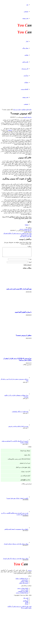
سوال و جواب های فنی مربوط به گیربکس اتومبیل (15, 558)
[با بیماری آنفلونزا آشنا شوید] (16, 309)
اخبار (27, 41)
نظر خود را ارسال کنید (25, 236)
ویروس (10, 130)
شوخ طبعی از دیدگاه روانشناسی (20, 411)
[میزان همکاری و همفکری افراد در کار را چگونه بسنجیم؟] (19, 393)
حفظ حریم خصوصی (23, 591)
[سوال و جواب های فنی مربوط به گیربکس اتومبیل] (19, 557)
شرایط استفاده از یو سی (22, 592)
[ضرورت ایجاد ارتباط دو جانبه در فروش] (19, 424)
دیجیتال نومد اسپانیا (25, 450)
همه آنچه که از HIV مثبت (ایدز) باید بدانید (18, 289)
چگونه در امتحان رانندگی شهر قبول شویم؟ (17, 498)
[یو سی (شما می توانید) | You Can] (16, 564)
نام (30, 259)
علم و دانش (25, 62)
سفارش (25, 479)
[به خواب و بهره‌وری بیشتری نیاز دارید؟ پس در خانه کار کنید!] (19, 377)
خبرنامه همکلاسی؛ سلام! (22, 578)
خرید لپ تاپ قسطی (25, 463)
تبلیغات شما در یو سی (22, 588)
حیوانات (26, 82)
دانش (27, 109)
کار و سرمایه (25, 68)
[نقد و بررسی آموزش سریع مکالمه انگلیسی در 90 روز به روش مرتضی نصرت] (19, 511)
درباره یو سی (25, 580)
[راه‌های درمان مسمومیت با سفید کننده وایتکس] (19, 527)
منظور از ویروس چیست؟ (23, 335)
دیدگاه (29, 246)
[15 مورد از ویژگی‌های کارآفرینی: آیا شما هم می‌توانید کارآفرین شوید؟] (19, 439)
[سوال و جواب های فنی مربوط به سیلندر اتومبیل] (19, 542)
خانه (30, 109)
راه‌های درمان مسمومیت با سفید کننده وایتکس (16, 529)
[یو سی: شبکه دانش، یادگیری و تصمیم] (19, 26)
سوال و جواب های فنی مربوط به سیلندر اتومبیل (16, 543)
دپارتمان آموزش (27, 117)
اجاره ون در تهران (25, 471)
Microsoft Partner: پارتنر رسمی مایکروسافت (19, 459)
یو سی (29, 570)
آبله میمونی (26, 229)
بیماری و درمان (17, 109)
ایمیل (29, 262)
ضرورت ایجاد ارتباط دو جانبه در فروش (18, 426)
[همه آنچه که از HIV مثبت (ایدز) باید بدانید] (16, 286)
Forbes (26, 225)
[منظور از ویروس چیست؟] (16, 332)
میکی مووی (27, 454)
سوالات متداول (24, 581)
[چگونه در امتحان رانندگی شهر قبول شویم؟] (19, 497)
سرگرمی (26, 75)
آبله (30, 229)
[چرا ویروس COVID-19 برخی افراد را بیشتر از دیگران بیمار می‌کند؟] (16, 355)
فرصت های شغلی (23, 583)
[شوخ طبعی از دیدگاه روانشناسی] (19, 410)
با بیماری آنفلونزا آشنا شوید (23, 312)
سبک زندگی (25, 48)
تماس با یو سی (24, 589)
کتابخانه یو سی (24, 89)
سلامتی (26, 55)
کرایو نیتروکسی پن (25, 475)
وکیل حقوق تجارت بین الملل (23, 467)
